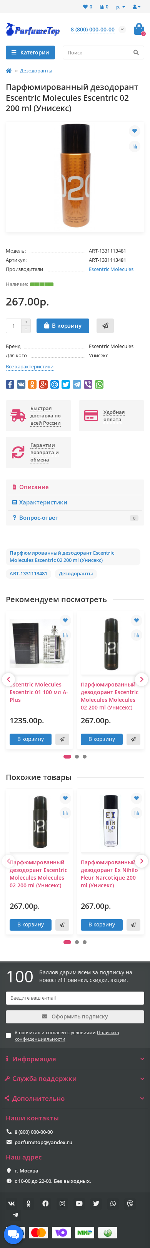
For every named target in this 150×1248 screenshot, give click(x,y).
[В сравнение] (134, 146)
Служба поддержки (44, 1078)
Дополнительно (38, 1098)
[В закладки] (134, 131)
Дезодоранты (36, 70)
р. (118, 6)
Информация (34, 1059)
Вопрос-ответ (77, 518)
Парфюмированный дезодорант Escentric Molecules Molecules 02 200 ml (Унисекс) (109, 696)
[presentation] (8, 679)
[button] (67, 757)
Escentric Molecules (111, 269)
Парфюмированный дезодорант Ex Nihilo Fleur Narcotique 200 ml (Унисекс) (109, 874)
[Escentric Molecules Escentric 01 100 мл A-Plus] (39, 644)
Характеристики (43, 502)
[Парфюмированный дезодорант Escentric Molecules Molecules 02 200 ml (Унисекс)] (110, 644)
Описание (34, 487)
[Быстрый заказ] (105, 326)
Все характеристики (29, 366)
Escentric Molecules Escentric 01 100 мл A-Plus (39, 692)
